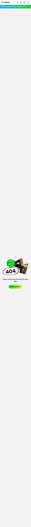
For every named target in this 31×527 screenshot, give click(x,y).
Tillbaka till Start (15, 286)
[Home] (5, 2)
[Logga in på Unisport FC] (21, 2)
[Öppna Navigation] (28, 2)
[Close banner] (29, 7)
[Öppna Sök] (17, 2)
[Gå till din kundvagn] (24, 2)
